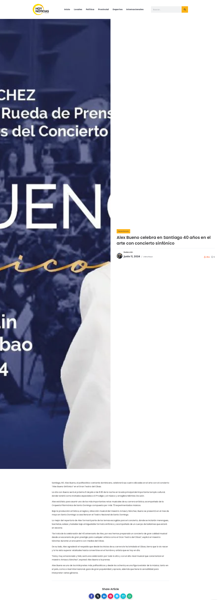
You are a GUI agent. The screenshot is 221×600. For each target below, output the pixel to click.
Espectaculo (123, 231)
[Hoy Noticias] (40, 9)
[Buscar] (185, 9)
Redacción (128, 252)
